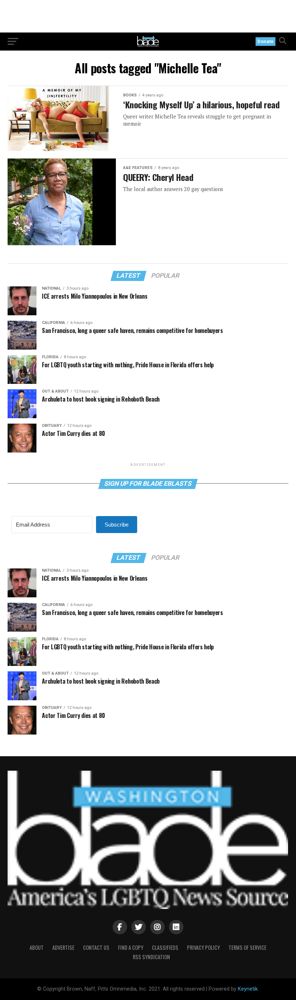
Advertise (63, 947)
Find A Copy (130, 947)
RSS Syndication (151, 957)
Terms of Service (247, 947)
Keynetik (248, 989)
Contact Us (96, 947)
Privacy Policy (203, 947)
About (37, 947)
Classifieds (165, 947)
